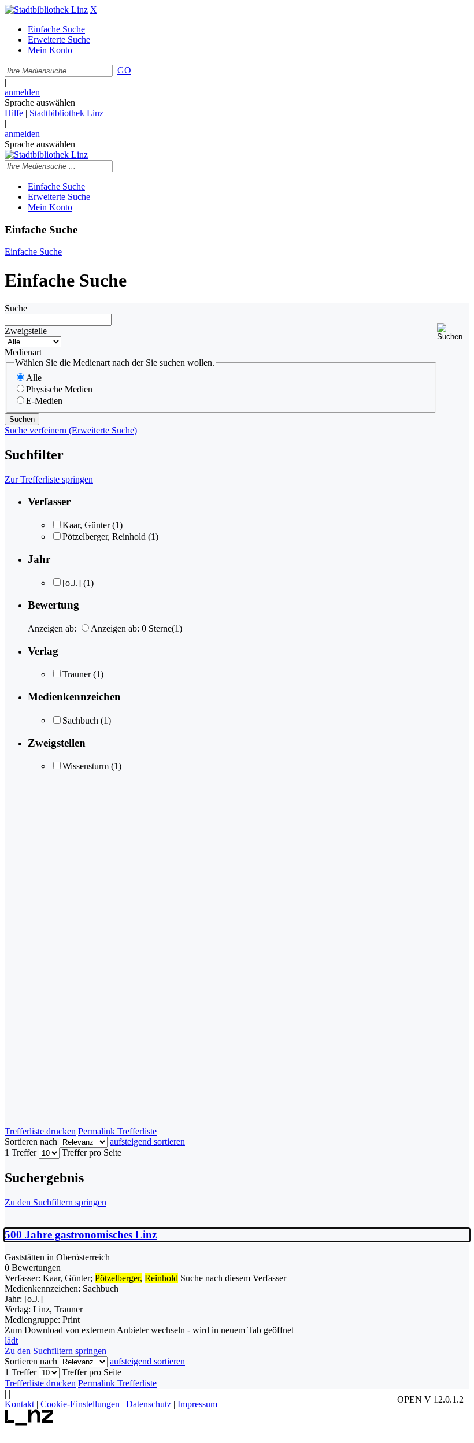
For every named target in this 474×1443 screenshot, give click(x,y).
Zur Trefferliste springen (49, 479)
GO (124, 70)
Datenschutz (148, 1404)
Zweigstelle (26, 331)
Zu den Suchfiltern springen (55, 1202)
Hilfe (14, 113)
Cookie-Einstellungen (80, 1404)
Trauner (76, 674)
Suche (16, 308)
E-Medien (44, 401)
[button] (453, 332)
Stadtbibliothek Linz (66, 113)
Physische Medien (59, 389)
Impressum (197, 1404)
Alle (34, 378)
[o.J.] (71, 583)
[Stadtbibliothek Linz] (46, 9)
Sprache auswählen (40, 102)
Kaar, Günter (86, 525)
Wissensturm (85, 766)
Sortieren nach (31, 1142)
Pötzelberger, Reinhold (104, 536)
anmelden (22, 92)
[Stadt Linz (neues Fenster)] (29, 1422)
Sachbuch (80, 720)
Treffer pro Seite (91, 1153)
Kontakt (19, 1404)
